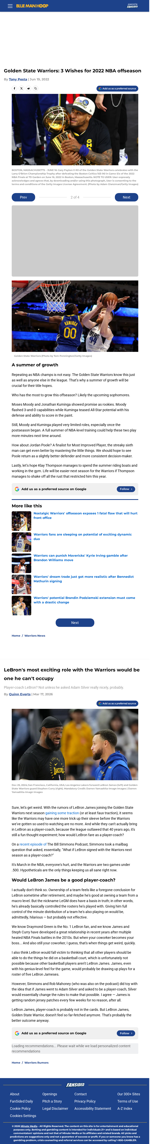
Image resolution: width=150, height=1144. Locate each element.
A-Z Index (124, 1108)
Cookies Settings (23, 1116)
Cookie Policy (20, 1108)
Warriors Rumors (36, 1062)
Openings (49, 1094)
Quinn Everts (20, 694)
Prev (23, 197)
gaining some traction (62, 813)
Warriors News (34, 635)
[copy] (35, 88)
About (14, 1094)
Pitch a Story (52, 1101)
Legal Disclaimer (55, 1108)
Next (126, 197)
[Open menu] (10, 6)
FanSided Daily (21, 1101)
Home (16, 635)
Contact (80, 1094)
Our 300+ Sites (128, 1094)
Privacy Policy (85, 1101)
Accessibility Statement (92, 1108)
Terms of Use (127, 1101)
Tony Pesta (18, 79)
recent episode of (33, 844)
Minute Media (29, 1126)
